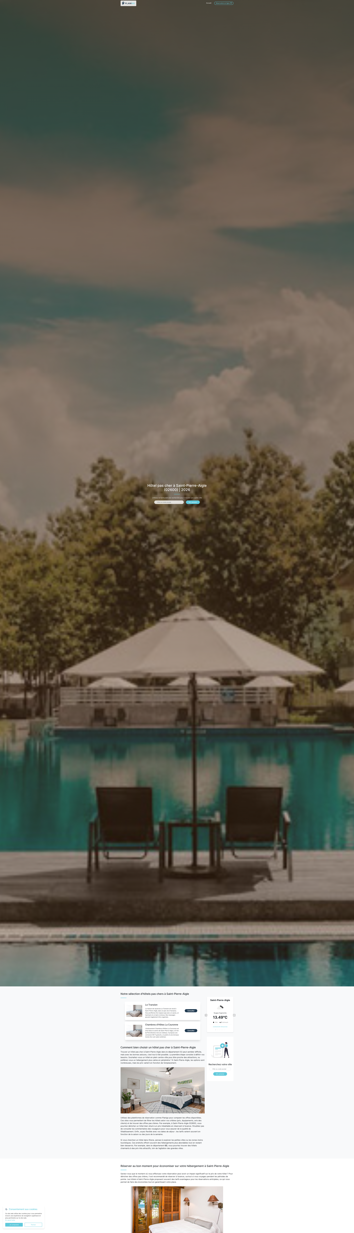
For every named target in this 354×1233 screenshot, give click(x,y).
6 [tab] (224, 1029)
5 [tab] (222, 1029)
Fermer (33, 1225)
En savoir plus (10, 1220)
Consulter (191, 1011)
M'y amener (193, 502)
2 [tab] (217, 1029)
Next (234, 1015)
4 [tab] (221, 1029)
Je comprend (14, 1225)
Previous (206, 1015)
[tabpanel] (220, 1015)
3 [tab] (219, 1029)
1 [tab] (215, 1029)
